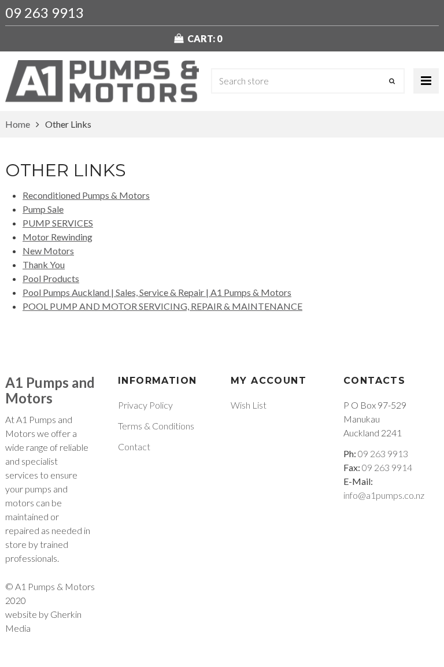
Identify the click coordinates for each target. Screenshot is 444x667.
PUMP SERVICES (58, 222)
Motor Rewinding (57, 236)
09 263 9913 (44, 12)
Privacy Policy (145, 404)
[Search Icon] (392, 81)
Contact (134, 446)
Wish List (249, 404)
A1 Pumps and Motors (50, 390)
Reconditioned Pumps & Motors (86, 195)
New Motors (48, 250)
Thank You (44, 264)
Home (17, 123)
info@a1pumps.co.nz (383, 495)
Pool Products (51, 278)
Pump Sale (43, 208)
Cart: (204, 38)
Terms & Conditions (156, 425)
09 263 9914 (387, 467)
